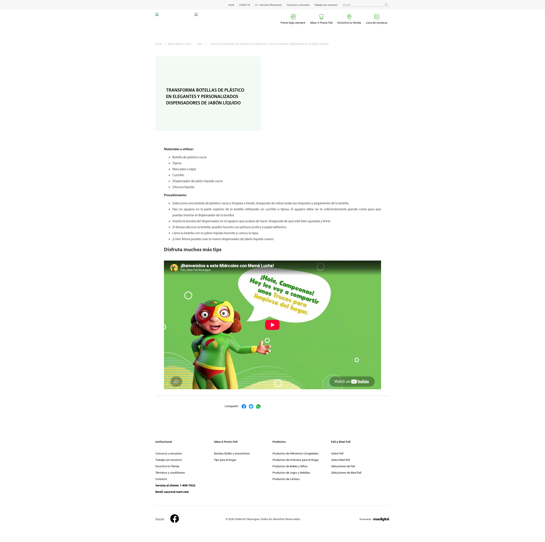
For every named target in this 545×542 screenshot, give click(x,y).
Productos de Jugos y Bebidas (291, 472)
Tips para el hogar (225, 460)
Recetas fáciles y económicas (232, 453)
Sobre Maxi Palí (340, 460)
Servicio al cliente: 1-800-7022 (175, 485)
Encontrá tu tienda (349, 23)
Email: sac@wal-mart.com (172, 492)
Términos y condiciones (170, 472)
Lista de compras (376, 23)
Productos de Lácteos (286, 479)
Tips (201, 44)
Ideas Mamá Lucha (181, 44)
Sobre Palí (337, 453)
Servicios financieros (271, 4)
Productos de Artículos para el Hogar (295, 460)
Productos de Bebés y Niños (290, 466)
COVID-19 (244, 4)
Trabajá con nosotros (325, 4)
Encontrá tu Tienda (167, 466)
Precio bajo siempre (293, 23)
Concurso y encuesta (298, 4)
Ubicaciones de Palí (343, 466)
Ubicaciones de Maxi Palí (346, 472)
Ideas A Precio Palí (321, 23)
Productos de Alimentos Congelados (295, 453)
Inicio (231, 4)
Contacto (161, 479)
